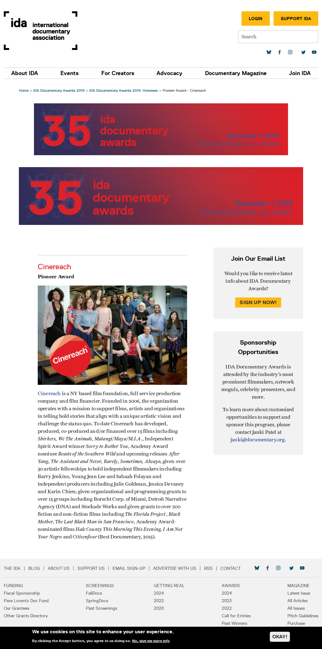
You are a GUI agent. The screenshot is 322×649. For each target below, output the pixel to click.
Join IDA (300, 73)
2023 (227, 600)
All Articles (297, 600)
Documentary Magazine (236, 73)
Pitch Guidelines (302, 616)
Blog (34, 568)
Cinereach (49, 393)
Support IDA (296, 18)
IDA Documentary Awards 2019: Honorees (123, 90)
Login (256, 18)
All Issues (296, 608)
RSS (208, 568)
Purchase (296, 623)
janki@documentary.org (257, 439)
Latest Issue (298, 593)
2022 (159, 600)
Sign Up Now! (258, 302)
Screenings (100, 585)
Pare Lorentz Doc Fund (26, 600)
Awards (231, 585)
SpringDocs (97, 600)
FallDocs (94, 593)
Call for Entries (236, 616)
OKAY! (279, 637)
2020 (159, 608)
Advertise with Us (174, 568)
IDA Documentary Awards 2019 (59, 90)
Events (69, 73)
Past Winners (234, 623)
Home (24, 90)
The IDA (12, 568)
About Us (58, 568)
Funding (13, 585)
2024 (159, 593)
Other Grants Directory (26, 616)
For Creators (117, 73)
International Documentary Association (40, 30)
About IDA (24, 73)
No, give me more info (151, 641)
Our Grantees (16, 608)
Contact (230, 568)
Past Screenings (101, 608)
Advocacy (169, 73)
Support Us (91, 568)
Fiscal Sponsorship (22, 593)
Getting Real (169, 585)
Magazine (298, 585)
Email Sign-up (129, 568)
